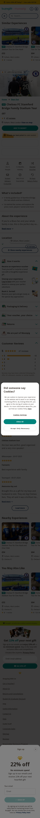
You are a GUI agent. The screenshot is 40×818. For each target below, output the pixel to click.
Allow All (19, 422)
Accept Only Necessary (20, 428)
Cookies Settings (20, 415)
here (29, 409)
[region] (20, 409)
